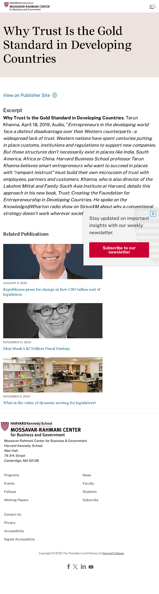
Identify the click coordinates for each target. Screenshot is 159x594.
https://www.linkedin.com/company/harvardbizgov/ (84, 567)
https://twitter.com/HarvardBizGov (76, 567)
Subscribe (90, 500)
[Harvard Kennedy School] (28, 6)
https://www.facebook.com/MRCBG (69, 567)
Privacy (10, 523)
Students (90, 492)
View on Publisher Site (26, 95)
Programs (11, 475)
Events (9, 483)
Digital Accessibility (19, 539)
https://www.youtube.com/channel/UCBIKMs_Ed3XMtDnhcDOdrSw (91, 567)
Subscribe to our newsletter (119, 249)
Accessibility (14, 531)
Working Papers (16, 500)
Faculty (88, 483)
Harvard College (113, 553)
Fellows (10, 492)
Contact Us (12, 514)
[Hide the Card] (153, 214)
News (87, 475)
